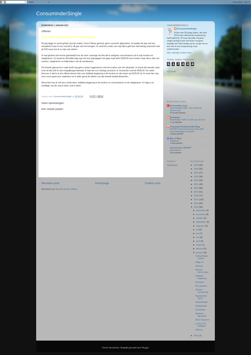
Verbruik (199, 266)
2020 (196, 188)
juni (198, 233)
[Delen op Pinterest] (102, 96)
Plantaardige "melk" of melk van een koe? (187, 120)
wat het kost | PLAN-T (180, 148)
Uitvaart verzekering (201, 291)
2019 (196, 192)
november (201, 214)
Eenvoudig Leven (178, 106)
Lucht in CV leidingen (200, 324)
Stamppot (199, 282)
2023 (196, 176)
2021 (196, 184)
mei (198, 237)
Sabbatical (174, 141)
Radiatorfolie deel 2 (201, 297)
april (198, 241)
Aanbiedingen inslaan (201, 257)
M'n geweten (201, 286)
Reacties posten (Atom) (66, 189)
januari (199, 252)
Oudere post (152, 183)
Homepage (102, 183)
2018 (196, 196)
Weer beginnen (202, 320)
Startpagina (172, 165)
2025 (196, 169)
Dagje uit (199, 262)
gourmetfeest (175, 150)
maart (199, 245)
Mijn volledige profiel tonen (179, 53)
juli (197, 230)
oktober (200, 218)
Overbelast (200, 310)
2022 (196, 180)
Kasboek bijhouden (201, 314)
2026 (196, 165)
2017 (196, 199)
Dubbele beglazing (200, 277)
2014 (196, 336)
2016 (196, 203)
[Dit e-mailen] (90, 96)
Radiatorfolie (201, 306)
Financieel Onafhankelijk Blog (185, 127)
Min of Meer (176, 138)
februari (200, 249)
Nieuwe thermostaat (202, 271)
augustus (200, 226)
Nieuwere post (50, 183)
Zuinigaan (175, 117)
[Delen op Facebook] (99, 96)
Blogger (145, 348)
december (201, 210)
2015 (196, 207)
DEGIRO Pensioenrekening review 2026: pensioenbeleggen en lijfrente (187, 130)
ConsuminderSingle (59, 13)
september (201, 222)
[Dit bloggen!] (93, 96)
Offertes (199, 330)
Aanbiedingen (201, 302)
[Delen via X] (96, 96)
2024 (196, 173)
